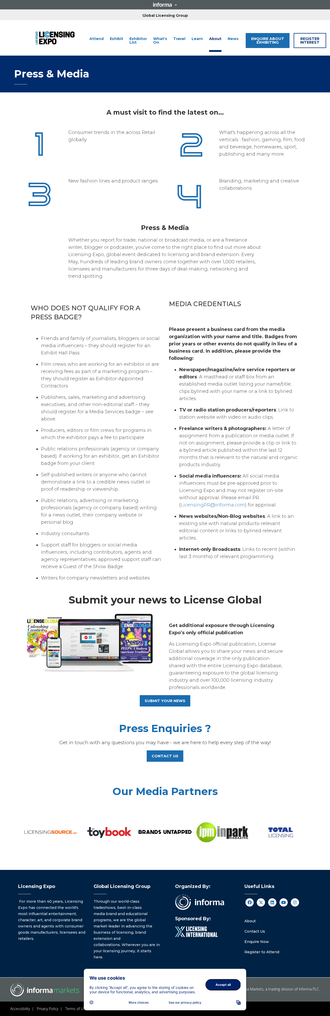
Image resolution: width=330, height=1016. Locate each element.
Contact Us (254, 931)
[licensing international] (196, 931)
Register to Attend (261, 952)
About (250, 921)
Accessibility (20, 1008)
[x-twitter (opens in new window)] (261, 902)
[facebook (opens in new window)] (249, 902)
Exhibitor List (138, 40)
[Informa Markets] (55, 38)
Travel (179, 38)
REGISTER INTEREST (309, 40)
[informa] (199, 902)
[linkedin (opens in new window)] (272, 902)
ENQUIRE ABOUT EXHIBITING (267, 40)
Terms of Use (76, 1008)
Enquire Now (256, 941)
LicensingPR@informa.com (213, 505)
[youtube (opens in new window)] (283, 902)
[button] (165, 5)
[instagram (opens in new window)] (295, 902)
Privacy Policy (47, 1008)
